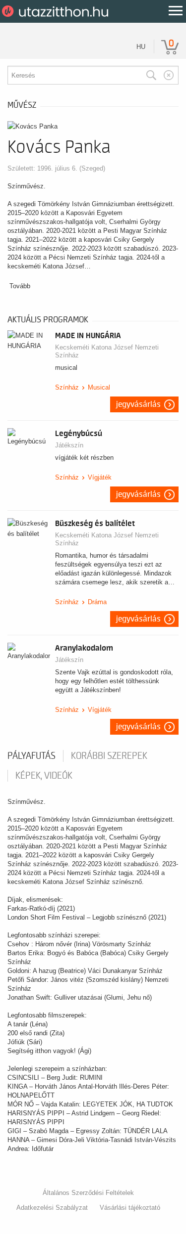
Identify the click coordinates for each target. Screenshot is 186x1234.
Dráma (97, 602)
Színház (67, 387)
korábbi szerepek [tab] (109, 755)
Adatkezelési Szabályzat (52, 1207)
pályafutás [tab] (31, 755)
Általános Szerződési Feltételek (88, 1192)
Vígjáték (100, 477)
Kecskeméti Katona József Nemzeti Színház (107, 351)
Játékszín (69, 445)
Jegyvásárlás (138, 404)
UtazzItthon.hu (56, 11)
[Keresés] (151, 75)
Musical (99, 387)
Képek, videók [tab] (43, 775)
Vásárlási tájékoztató (130, 1207)
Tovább (19, 286)
